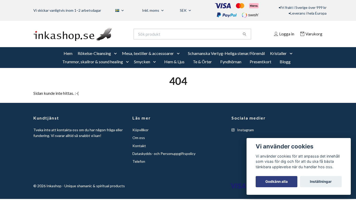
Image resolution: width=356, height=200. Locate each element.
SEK (183, 10)
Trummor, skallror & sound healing (92, 68)
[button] (116, 60)
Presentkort (260, 68)
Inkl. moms (151, 10)
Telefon (138, 168)
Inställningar (321, 181)
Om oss (138, 144)
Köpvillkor (140, 136)
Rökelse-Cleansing (94, 60)
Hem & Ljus (174, 68)
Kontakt (139, 152)
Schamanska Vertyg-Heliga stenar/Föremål (226, 60)
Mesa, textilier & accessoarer (148, 60)
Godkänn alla (276, 181)
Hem (68, 60)
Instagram (245, 136)
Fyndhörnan (230, 68)
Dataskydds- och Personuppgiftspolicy (163, 160)
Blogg (285, 68)
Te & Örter (202, 68)
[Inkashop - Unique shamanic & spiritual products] (106, 37)
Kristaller (278, 60)
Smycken (142, 68)
